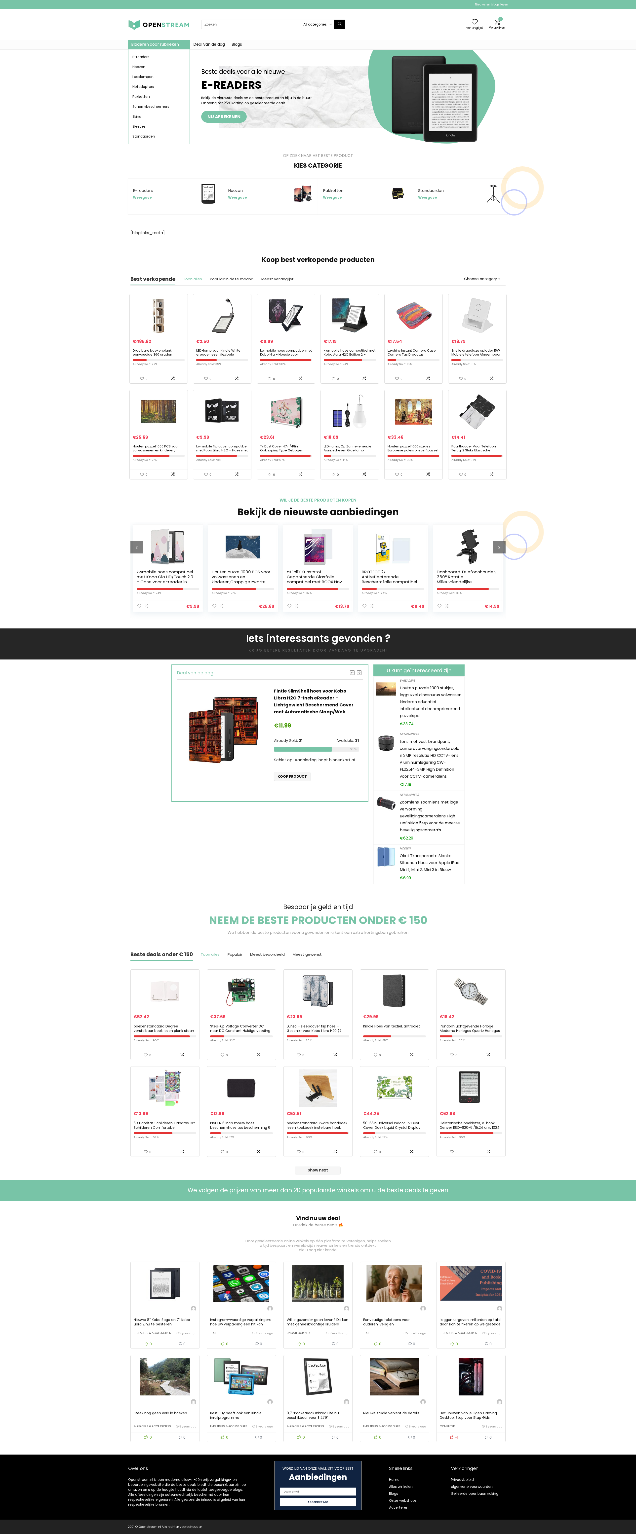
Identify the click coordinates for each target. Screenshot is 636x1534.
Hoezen (138, 66)
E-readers (140, 56)
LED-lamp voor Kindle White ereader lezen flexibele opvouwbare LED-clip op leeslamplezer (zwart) (218, 356)
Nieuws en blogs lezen (491, 4)
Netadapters (143, 86)
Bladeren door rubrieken (155, 44)
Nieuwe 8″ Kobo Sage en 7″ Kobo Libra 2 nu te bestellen (162, 1322)
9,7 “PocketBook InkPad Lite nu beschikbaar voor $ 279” (313, 1415)
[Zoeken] (339, 24)
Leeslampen (143, 76)
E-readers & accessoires (152, 1333)
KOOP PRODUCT (292, 788)
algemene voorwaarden (472, 1486)
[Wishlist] (475, 22)
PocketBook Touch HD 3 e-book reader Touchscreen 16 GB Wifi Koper (466, 577)
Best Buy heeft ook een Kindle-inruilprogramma (237, 1415)
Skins (136, 116)
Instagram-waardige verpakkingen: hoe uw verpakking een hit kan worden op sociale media (240, 1324)
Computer (447, 1426)
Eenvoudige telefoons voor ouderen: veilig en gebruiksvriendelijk (386, 1324)
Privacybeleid (462, 1479)
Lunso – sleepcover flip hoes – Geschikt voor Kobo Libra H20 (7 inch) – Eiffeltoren (314, 1031)
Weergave (142, 197)
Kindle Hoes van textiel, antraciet (391, 1026)
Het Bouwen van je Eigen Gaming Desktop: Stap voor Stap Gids (468, 1415)
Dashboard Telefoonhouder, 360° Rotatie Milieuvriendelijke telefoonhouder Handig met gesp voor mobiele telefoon (391, 582)
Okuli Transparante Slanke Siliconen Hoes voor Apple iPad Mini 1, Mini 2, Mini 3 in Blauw (429, 863)
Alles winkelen (401, 1486)
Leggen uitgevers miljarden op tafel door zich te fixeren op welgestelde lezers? (470, 1324)
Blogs (237, 44)
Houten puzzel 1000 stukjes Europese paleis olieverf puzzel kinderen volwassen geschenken (413, 452)
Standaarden (143, 136)
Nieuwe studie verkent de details (391, 1413)
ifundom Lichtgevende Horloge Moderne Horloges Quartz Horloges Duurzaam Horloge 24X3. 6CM (470, 1031)
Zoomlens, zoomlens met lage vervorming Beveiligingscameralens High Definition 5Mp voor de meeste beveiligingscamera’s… (430, 816)
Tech (213, 1333)
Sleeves (139, 126)
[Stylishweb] (193, 1309)
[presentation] (136, 547)
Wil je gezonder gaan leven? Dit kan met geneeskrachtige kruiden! (317, 1322)
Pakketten (141, 96)
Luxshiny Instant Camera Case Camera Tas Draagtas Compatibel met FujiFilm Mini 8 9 (413, 354)
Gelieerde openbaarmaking (474, 1493)
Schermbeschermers (150, 106)
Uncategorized (298, 1333)
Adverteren (398, 1507)
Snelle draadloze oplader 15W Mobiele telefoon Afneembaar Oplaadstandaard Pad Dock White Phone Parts (476, 356)
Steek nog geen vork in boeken (160, 1413)
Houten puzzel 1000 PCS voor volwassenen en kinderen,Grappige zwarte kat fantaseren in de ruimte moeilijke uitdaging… (166, 582)
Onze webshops (403, 1500)
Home (394, 1479)
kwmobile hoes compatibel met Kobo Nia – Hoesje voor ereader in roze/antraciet (286, 354)
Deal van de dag (209, 44)
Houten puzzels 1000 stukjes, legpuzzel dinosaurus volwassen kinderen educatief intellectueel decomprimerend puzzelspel (430, 702)
